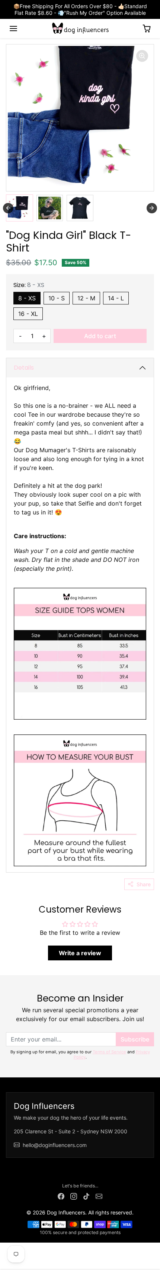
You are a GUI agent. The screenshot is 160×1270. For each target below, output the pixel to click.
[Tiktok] (86, 1195)
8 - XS (27, 298)
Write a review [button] (80, 953)
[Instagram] (73, 1195)
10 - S (56, 298)
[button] (13, 28)
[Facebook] (61, 1195)
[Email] (99, 1195)
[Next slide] (152, 208)
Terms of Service (109, 1051)
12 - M (86, 298)
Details (24, 367)
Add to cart (100, 336)
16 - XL (28, 313)
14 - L (116, 298)
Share (144, 884)
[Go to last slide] (8, 208)
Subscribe (135, 1039)
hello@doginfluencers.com (55, 1145)
